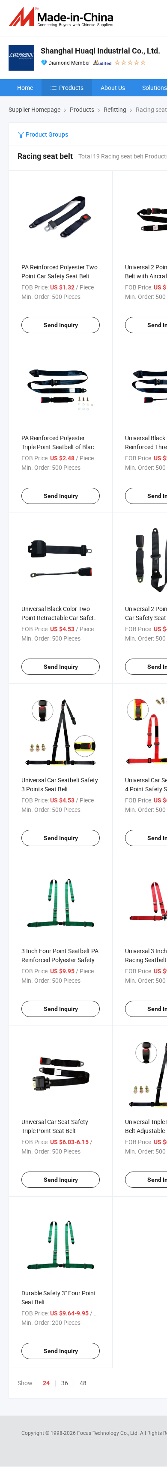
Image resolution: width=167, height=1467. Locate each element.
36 (64, 1383)
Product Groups (46, 134)
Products (71, 87)
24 (46, 1383)
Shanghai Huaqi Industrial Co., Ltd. (100, 50)
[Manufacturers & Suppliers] (62, 17)
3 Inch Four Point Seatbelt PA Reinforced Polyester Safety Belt (59, 960)
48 (83, 1383)
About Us (113, 87)
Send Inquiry (61, 325)
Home (25, 87)
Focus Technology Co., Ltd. (108, 1432)
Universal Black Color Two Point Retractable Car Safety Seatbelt (59, 618)
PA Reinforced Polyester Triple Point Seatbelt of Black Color (59, 447)
